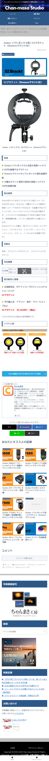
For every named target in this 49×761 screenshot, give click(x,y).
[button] (32, 433)
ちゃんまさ (18, 386)
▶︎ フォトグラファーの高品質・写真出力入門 (20, 695)
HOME (12, 748)
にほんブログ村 (18, 720)
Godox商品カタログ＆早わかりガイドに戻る (24, 374)
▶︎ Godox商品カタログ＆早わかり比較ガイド (20, 686)
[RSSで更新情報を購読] (18, 415)
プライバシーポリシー (36, 748)
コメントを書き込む (24, 558)
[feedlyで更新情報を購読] (15, 415)
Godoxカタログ (9, 54)
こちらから (19, 713)
